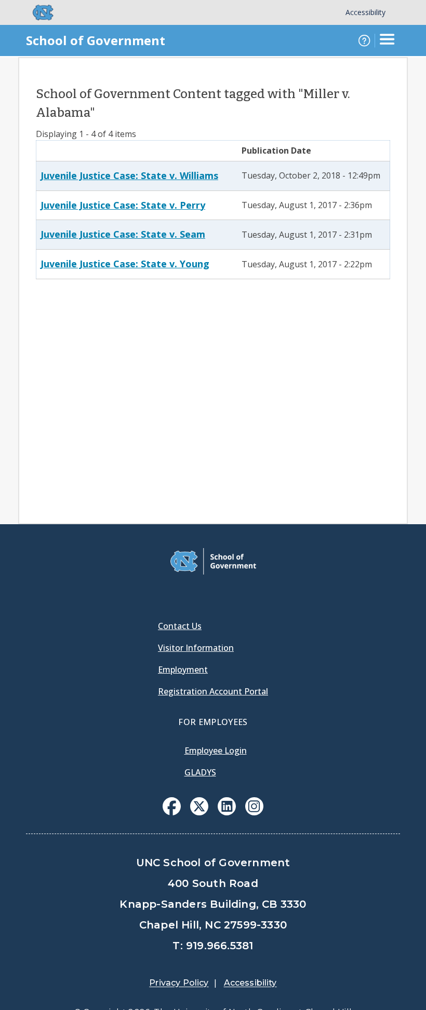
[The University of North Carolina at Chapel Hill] (37, 12)
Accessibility (365, 12)
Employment (183, 669)
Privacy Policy (178, 983)
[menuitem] (172, 806)
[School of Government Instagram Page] (254, 812)
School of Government (95, 40)
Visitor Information (196, 647)
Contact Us (180, 626)
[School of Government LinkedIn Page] (227, 812)
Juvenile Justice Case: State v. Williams (129, 175)
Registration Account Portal (213, 691)
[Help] (364, 40)
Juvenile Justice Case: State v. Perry (123, 205)
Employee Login (215, 750)
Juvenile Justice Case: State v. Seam (123, 234)
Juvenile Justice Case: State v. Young (125, 263)
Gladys (200, 772)
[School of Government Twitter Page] (199, 812)
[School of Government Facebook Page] (172, 812)
